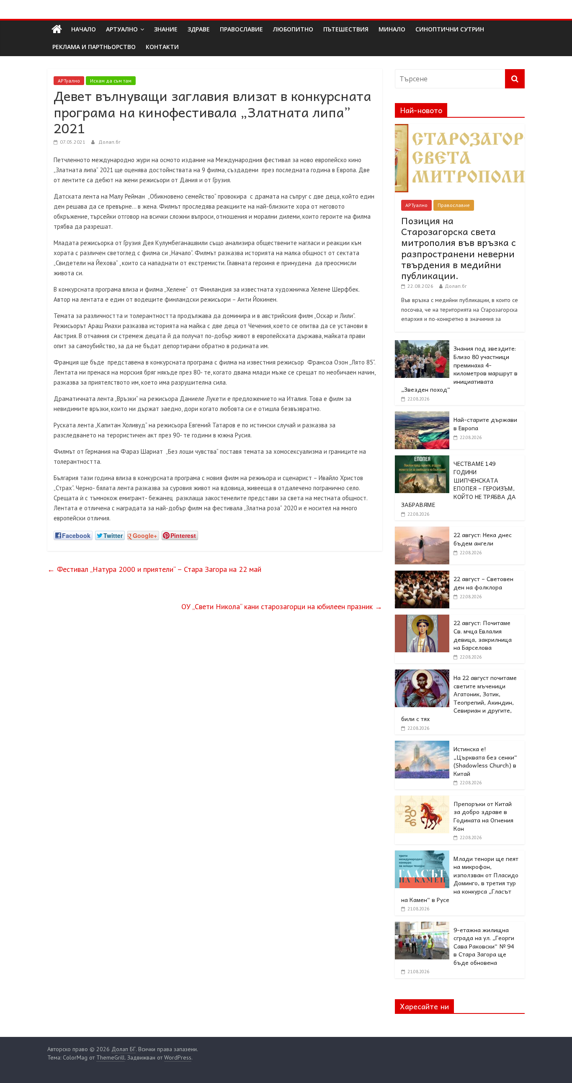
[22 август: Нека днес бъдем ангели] (422, 531)
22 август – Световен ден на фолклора (483, 583)
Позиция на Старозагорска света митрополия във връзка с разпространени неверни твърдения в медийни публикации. (458, 248)
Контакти (162, 47)
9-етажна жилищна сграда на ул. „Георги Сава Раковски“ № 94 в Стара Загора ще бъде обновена (483, 946)
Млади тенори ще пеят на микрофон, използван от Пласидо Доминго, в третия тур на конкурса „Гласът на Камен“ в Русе (459, 879)
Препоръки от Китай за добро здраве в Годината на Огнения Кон (483, 816)
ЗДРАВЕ (199, 29)
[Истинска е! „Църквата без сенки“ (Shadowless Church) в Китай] (422, 745)
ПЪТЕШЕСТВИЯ (345, 29)
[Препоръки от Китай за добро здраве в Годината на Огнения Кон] (422, 800)
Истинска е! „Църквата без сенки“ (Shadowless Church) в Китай (485, 761)
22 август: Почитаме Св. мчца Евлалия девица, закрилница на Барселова (482, 635)
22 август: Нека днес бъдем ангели (482, 539)
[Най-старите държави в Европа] (422, 416)
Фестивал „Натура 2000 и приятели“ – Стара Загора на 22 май (154, 569)
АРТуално (122, 29)
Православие (454, 205)
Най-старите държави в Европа (485, 423)
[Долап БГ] (56, 29)
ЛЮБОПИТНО (293, 29)
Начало (83, 29)
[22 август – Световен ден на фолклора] (422, 575)
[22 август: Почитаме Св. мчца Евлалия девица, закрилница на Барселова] (422, 619)
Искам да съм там (110, 81)
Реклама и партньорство (94, 47)
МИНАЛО (392, 29)
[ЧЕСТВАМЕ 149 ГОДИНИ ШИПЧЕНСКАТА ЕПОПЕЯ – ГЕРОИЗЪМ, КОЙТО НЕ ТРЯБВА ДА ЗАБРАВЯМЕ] (422, 460)
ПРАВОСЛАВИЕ (241, 29)
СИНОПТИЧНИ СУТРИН (449, 29)
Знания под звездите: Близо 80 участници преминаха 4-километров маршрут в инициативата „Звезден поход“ (459, 369)
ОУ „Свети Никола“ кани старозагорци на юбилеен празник (281, 606)
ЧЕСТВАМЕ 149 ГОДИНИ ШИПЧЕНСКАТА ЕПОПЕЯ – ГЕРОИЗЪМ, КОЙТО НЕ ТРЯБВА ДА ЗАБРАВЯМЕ (458, 484)
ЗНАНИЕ (166, 29)
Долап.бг (109, 142)
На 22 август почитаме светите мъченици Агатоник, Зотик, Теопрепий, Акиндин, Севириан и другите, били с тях (459, 698)
